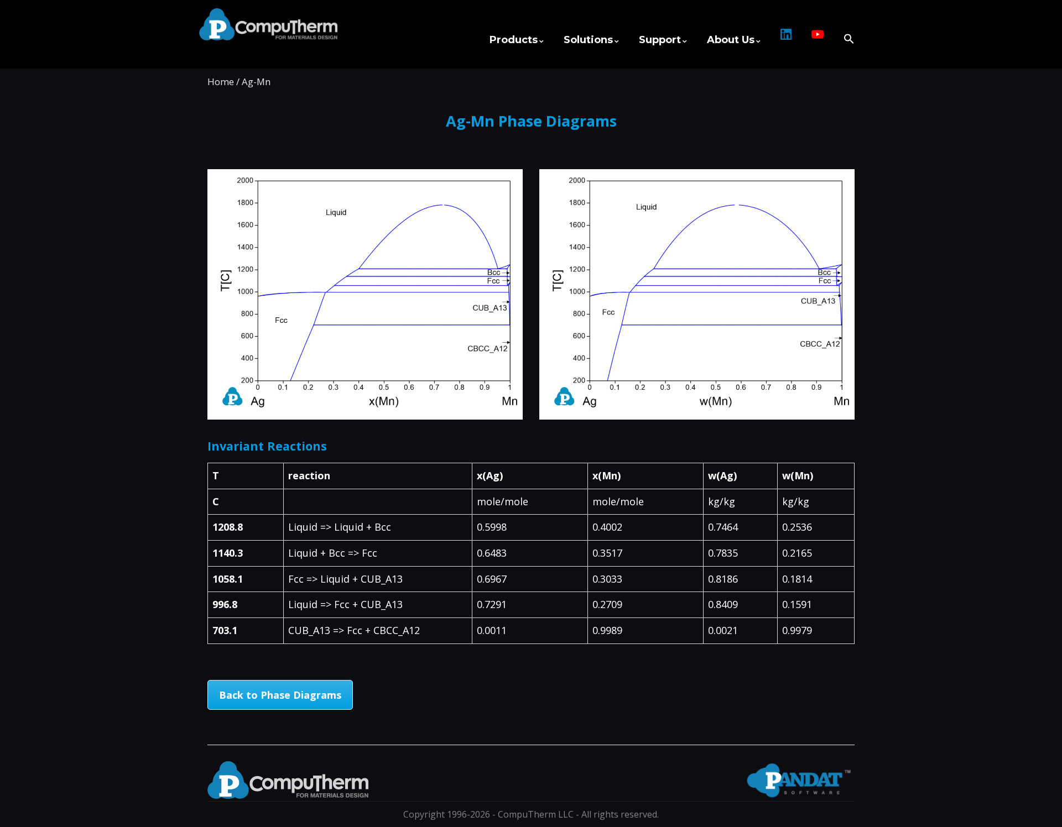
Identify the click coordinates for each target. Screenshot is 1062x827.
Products (514, 40)
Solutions (588, 40)
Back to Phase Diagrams (280, 695)
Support (660, 40)
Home (220, 81)
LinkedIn (786, 40)
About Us (730, 40)
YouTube (817, 40)
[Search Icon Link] (844, 34)
